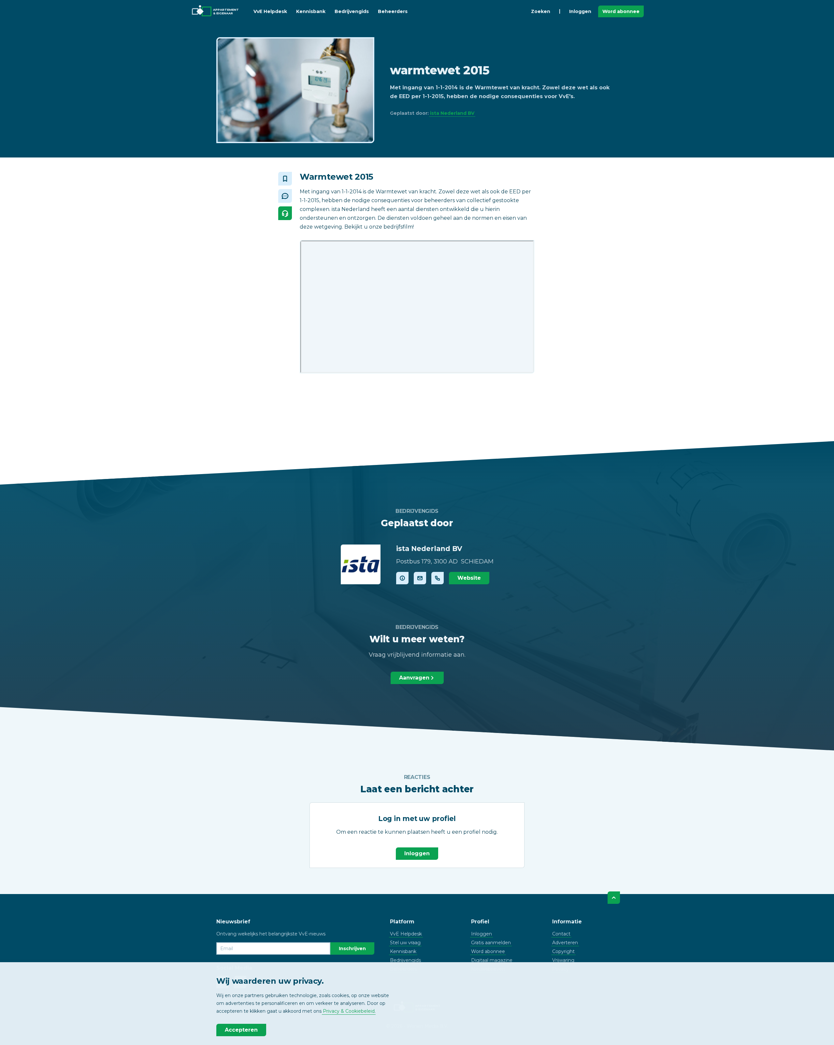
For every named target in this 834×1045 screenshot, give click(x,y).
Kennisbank (310, 11)
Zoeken (540, 11)
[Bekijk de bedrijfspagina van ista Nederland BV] (361, 564)
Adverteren (565, 943)
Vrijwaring (563, 960)
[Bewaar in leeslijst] (285, 179)
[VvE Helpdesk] (285, 213)
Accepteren (241, 1030)
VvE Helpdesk (270, 11)
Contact (561, 934)
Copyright (563, 951)
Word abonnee (621, 11)
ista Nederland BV (452, 113)
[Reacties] (285, 196)
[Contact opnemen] (420, 578)
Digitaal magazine (491, 960)
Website (469, 578)
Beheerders (393, 11)
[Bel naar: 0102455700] (437, 578)
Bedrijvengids (352, 11)
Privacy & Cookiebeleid (349, 1011)
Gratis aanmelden (491, 943)
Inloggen (580, 11)
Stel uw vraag (405, 943)
